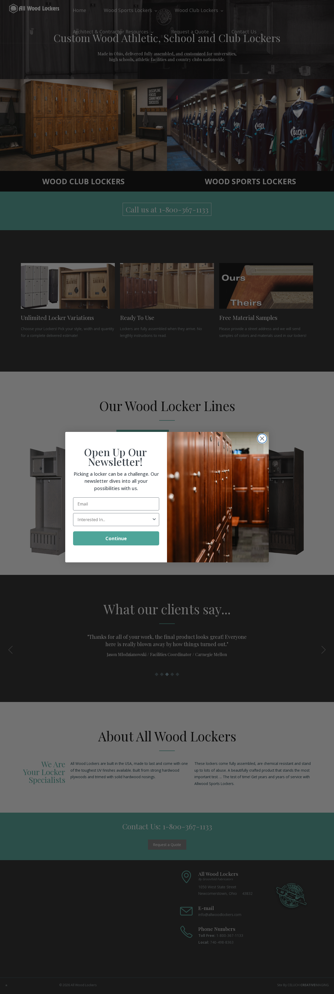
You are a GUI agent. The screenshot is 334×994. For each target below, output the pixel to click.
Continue (116, 538)
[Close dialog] (262, 438)
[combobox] (114, 519)
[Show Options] (154, 519)
